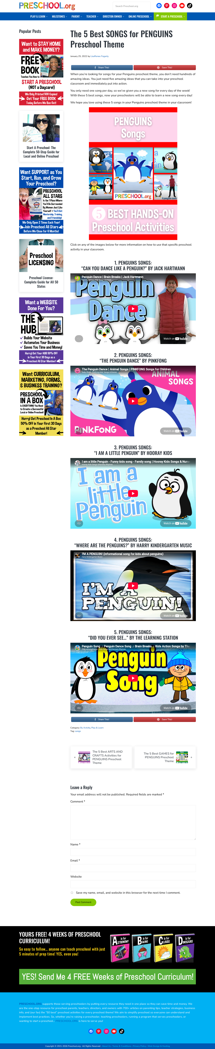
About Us (106, 1046)
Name (75, 844)
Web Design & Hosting (159, 1046)
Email (75, 861)
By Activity (85, 727)
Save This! (167, 67)
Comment (77, 802)
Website (76, 877)
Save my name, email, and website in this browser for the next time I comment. (128, 893)
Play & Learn (97, 727)
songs (78, 731)
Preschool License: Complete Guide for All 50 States (41, 282)
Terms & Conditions (121, 1046)
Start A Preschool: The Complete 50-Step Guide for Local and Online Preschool (41, 151)
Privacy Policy (139, 1046)
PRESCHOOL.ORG (67, 1021)
